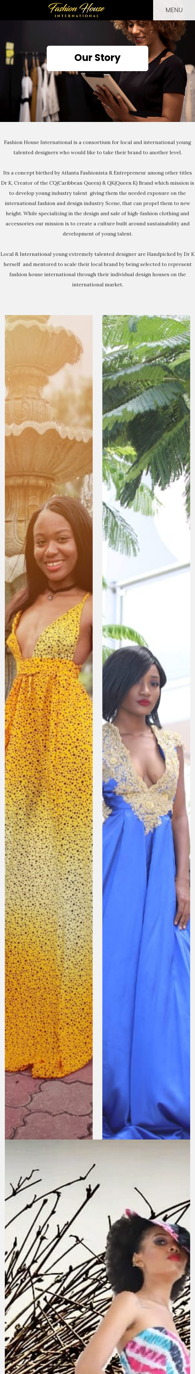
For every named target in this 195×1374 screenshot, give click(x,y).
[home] (76, 10)
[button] (174, 10)
